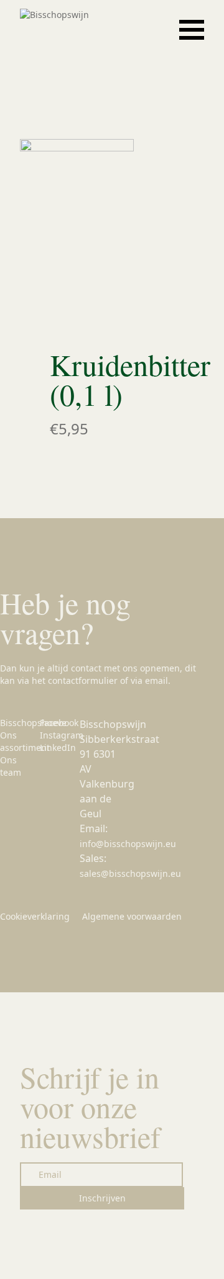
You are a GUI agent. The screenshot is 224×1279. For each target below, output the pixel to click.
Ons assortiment (25, 741)
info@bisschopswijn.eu (128, 844)
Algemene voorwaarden (132, 916)
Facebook (59, 723)
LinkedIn (58, 747)
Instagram (61, 735)
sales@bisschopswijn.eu (130, 873)
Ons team (10, 766)
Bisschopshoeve (33, 723)
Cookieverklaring (35, 916)
